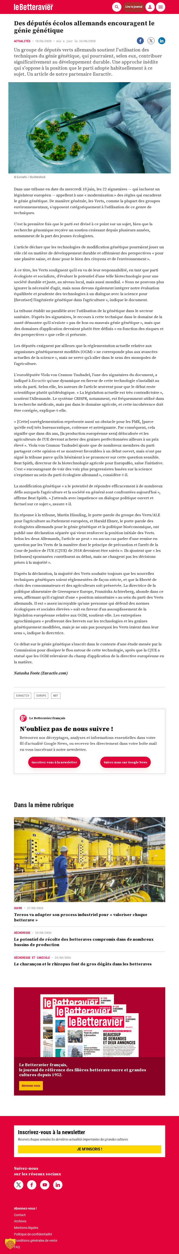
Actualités (22, 41)
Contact (20, 1215)
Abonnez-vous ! (25, 1208)
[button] (10, 1244)
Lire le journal (134, 6)
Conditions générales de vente (35, 1240)
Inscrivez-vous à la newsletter (54, 762)
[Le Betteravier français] (33, 7)
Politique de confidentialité (33, 1234)
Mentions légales (26, 1228)
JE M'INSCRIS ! (89, 1149)
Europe (41, 695)
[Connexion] (150, 7)
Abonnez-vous (31, 1085)
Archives (20, 1221)
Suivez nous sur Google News (125, 762)
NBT (55, 695)
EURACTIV (22, 695)
